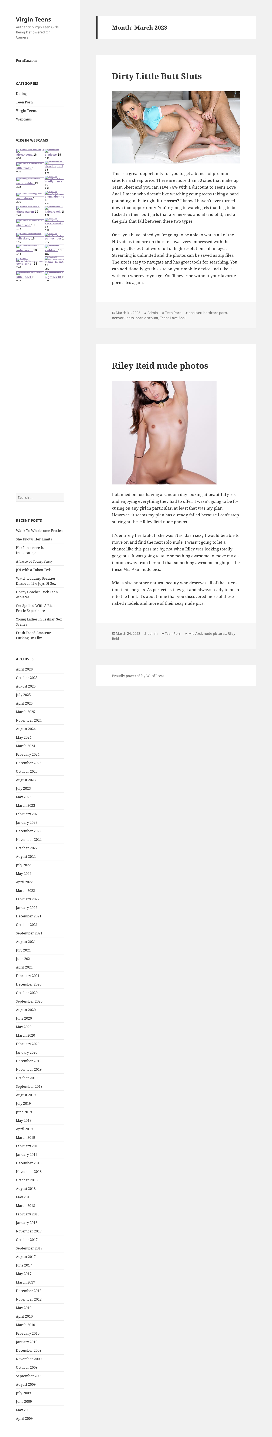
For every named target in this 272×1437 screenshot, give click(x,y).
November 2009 (29, 1359)
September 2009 (29, 1376)
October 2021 (27, 924)
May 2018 (23, 1197)
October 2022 (27, 848)
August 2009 (26, 1384)
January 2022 (26, 907)
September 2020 (29, 1001)
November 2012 (29, 1299)
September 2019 (29, 1086)
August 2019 (26, 1095)
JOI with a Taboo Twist (34, 569)
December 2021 (28, 916)
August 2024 (26, 728)
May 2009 (23, 1410)
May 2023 (23, 797)
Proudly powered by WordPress (138, 675)
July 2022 (23, 865)
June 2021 (24, 958)
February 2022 (28, 899)
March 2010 (25, 1324)
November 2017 (29, 1231)
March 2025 (25, 711)
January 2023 (26, 822)
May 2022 (23, 873)
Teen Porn (24, 102)
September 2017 (29, 1248)
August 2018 (26, 1188)
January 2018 (26, 1222)
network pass (123, 317)
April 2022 (24, 882)
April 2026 (24, 669)
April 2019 (24, 1129)
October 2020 (27, 992)
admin (152, 633)
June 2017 (24, 1265)
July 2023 (23, 788)
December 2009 (28, 1350)
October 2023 (27, 771)
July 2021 (23, 950)
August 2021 (26, 941)
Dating (21, 93)
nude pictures (215, 633)
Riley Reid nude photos (160, 365)
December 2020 (28, 984)
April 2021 (24, 967)
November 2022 (29, 839)
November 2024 (29, 720)
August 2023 (26, 780)
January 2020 (26, 1052)
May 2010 (23, 1307)
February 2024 (28, 754)
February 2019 (28, 1146)
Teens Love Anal (173, 317)
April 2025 (24, 703)
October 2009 (27, 1367)
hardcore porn (215, 312)
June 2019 (24, 1112)
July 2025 (23, 694)
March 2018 (25, 1205)
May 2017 (23, 1273)
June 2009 (24, 1401)
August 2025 (26, 686)
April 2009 (24, 1418)
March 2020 (25, 1035)
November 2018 (29, 1171)
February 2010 (28, 1333)
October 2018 (27, 1180)
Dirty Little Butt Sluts (157, 76)
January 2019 (26, 1154)
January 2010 (26, 1342)
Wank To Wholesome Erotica (39, 530)
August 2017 (26, 1256)
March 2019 (25, 1137)
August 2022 (26, 856)
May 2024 (23, 737)
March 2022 (25, 890)
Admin (152, 312)
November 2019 (29, 1069)
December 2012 (28, 1290)
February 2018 (28, 1214)
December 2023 (28, 763)
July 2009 (23, 1393)
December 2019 (28, 1061)
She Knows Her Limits (34, 539)
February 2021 (28, 975)
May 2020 (23, 1026)
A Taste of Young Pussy (34, 561)
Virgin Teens (33, 19)
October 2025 (27, 677)
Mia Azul (195, 633)
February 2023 (28, 814)
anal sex (195, 312)
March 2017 (25, 1282)
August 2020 (26, 1009)
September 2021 (29, 933)
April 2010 (24, 1316)
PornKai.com (26, 60)
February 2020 (28, 1044)
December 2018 (28, 1163)
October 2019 (27, 1078)
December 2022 (28, 831)
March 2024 (25, 746)
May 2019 (23, 1120)
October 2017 (27, 1239)
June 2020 (24, 1018)
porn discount (147, 317)
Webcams (24, 119)
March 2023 (25, 805)
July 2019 (23, 1103)
